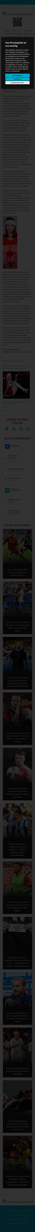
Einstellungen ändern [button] (17, 82)
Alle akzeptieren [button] (17, 75)
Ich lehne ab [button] (17, 79)
